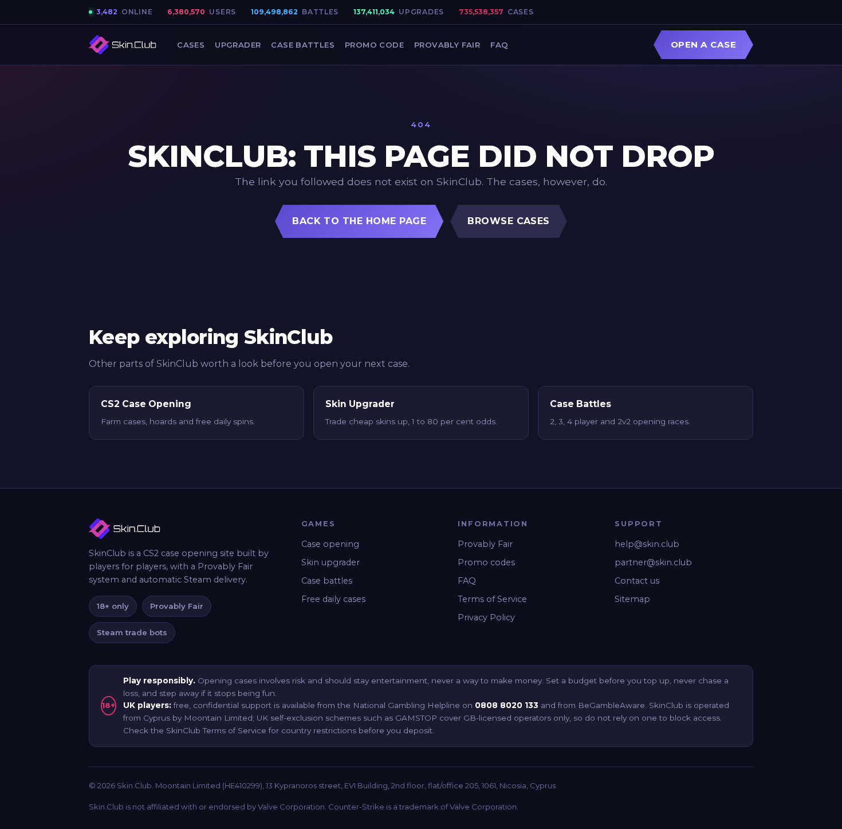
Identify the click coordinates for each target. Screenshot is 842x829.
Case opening (330, 544)
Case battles (326, 581)
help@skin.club (647, 544)
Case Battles (303, 44)
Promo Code (374, 44)
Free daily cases (333, 599)
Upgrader (238, 44)
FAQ (499, 44)
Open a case (703, 44)
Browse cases (508, 221)
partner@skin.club (653, 562)
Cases (190, 44)
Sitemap (632, 599)
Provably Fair (447, 44)
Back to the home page (359, 221)
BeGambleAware (611, 705)
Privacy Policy (486, 617)
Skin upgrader (330, 562)
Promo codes (486, 562)
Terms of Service (492, 599)
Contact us (637, 581)
